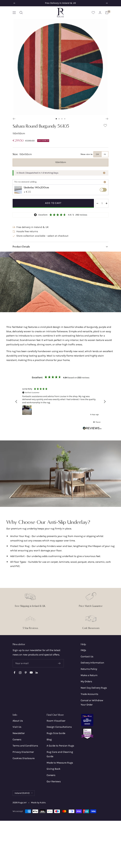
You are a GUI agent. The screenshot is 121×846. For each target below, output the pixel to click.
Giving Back (53, 768)
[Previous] (14, 119)
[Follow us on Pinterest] (26, 673)
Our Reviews (54, 781)
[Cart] (106, 12)
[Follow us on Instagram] (20, 673)
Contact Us (87, 656)
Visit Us (17, 726)
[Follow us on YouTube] (31, 673)
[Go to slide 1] (56, 118)
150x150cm (60, 162)
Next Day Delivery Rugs (94, 687)
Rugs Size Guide (56, 733)
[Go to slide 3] (61, 118)
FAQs (83, 650)
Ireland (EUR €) (22, 793)
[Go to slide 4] (64, 118)
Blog (49, 739)
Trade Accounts (89, 694)
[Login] (100, 12)
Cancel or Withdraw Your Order (92, 702)
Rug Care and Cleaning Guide (60, 754)
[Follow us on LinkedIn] (37, 673)
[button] (60, 247)
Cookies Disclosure (24, 758)
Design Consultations (59, 726)
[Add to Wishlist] (105, 126)
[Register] (59, 663)
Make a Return (89, 675)
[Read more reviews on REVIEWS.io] (92, 429)
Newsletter (19, 733)
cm (97, 154)
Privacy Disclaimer (23, 751)
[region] (60, 401)
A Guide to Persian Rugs (60, 745)
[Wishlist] (93, 12)
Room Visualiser (56, 720)
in (105, 154)
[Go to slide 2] (59, 118)
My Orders (86, 681)
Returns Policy (89, 668)
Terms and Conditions (25, 745)
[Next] (107, 119)
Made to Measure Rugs (60, 762)
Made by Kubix (38, 802)
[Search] (21, 12)
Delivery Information (92, 662)
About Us (18, 720)
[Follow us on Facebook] (15, 673)
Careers (17, 739)
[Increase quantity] (106, 203)
